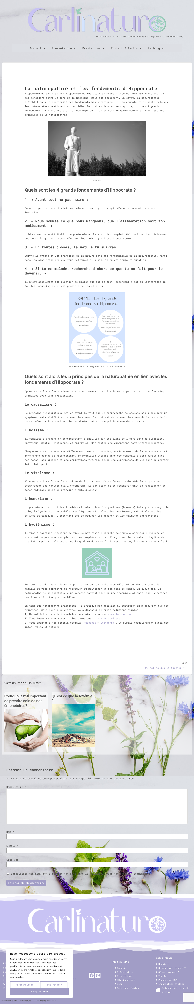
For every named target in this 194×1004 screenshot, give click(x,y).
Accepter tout (39, 991)
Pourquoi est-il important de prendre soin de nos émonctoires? (25, 701)
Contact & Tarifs (124, 48)
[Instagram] (97, 975)
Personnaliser (24, 984)
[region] (39, 973)
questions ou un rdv (122, 614)
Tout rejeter (54, 984)
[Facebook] (91, 975)
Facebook (90, 622)
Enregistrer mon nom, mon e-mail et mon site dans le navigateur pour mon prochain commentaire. (81, 873)
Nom (8, 831)
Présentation (62, 48)
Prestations (91, 48)
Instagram (107, 622)
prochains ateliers (106, 618)
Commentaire (16, 786)
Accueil (35, 48)
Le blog (154, 48)
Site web (12, 859)
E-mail (10, 845)
